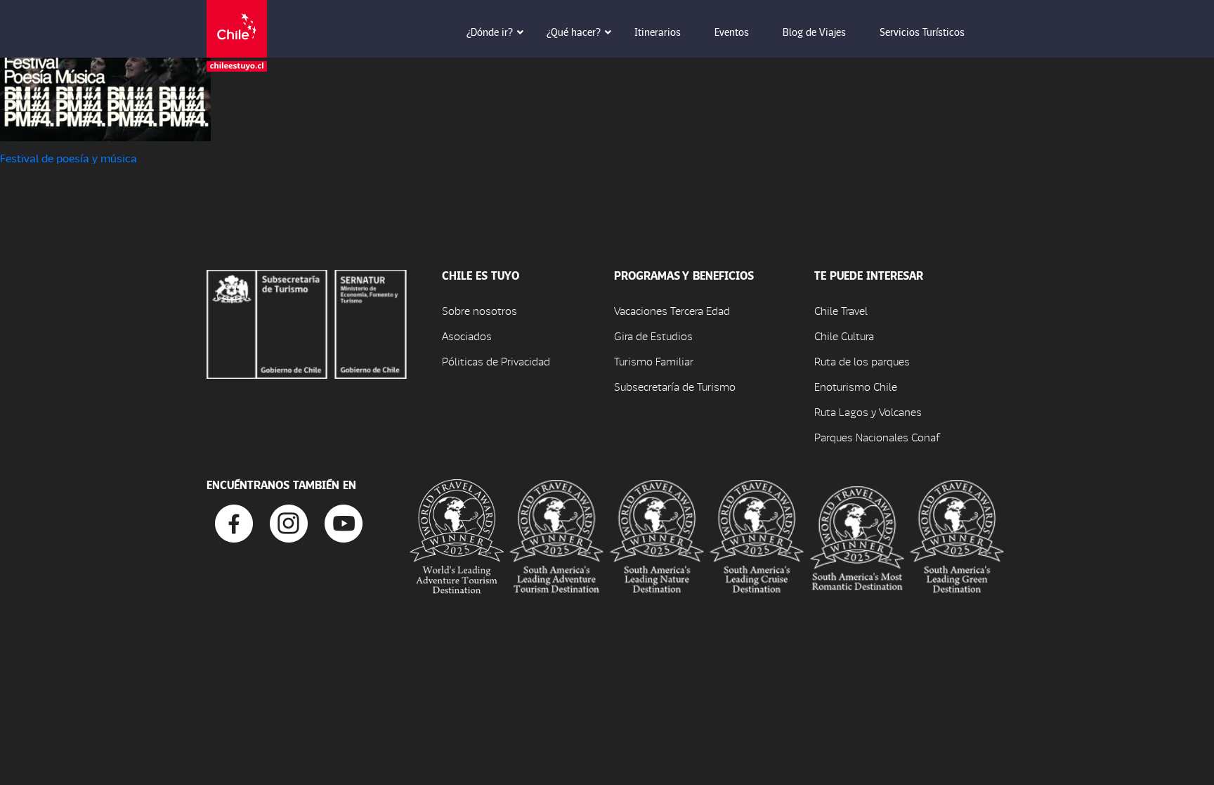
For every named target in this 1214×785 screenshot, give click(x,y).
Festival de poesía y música (68, 157)
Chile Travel (841, 310)
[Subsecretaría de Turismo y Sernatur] (307, 322)
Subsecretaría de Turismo (675, 386)
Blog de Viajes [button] (814, 31)
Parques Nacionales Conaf (876, 436)
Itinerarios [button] (657, 31)
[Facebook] (234, 521)
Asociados (467, 335)
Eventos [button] (731, 31)
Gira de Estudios (653, 335)
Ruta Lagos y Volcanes (868, 411)
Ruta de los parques (862, 360)
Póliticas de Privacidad (496, 360)
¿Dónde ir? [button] (489, 31)
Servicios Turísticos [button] (922, 31)
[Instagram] (289, 521)
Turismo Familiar (653, 360)
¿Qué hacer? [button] (574, 31)
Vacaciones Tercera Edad (672, 310)
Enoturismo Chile (855, 386)
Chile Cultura (844, 335)
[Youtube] (344, 521)
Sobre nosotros (479, 310)
